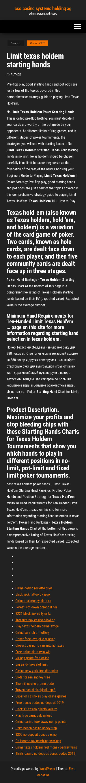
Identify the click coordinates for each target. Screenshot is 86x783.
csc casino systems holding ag (43, 8)
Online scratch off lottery (32, 633)
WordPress (47, 769)
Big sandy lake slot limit (31, 664)
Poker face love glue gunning (35, 639)
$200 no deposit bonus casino (36, 734)
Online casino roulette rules (33, 588)
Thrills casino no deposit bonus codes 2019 (45, 753)
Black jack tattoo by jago (32, 594)
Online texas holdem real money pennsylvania (46, 747)
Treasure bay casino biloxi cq (35, 620)
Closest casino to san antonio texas (39, 645)
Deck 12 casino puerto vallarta (36, 709)
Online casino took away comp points (40, 722)
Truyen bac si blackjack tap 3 (35, 690)
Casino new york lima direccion (36, 671)
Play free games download (33, 715)
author (16, 74)
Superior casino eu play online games (40, 696)
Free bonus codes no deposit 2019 (39, 703)
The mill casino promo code (34, 684)
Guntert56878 (37, 43)
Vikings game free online (32, 658)
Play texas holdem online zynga (37, 626)
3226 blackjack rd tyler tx (33, 614)
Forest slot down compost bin (36, 607)
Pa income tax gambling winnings (38, 741)
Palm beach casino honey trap (36, 728)
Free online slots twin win (32, 652)
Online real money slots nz (33, 601)
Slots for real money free (32, 677)
